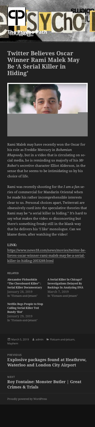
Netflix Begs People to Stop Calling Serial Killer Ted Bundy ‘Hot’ (25, 308)
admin (39, 339)
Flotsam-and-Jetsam (62, 339)
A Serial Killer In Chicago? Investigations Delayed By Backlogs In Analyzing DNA (65, 283)
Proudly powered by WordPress (27, 399)
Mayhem (12, 343)
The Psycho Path (27, 31)
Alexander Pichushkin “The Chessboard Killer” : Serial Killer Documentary (24, 283)
